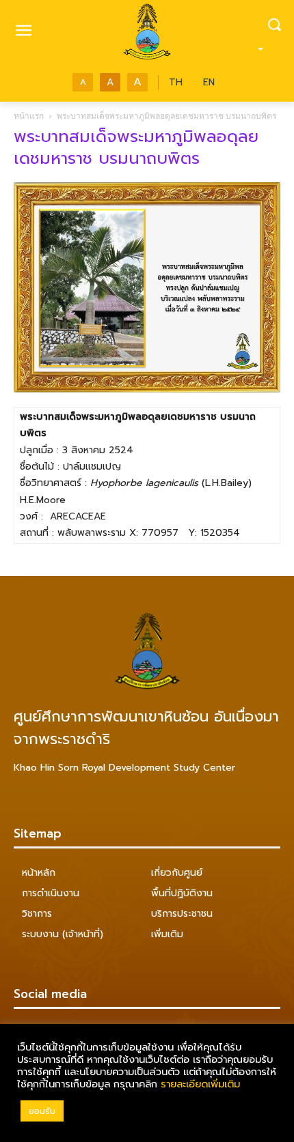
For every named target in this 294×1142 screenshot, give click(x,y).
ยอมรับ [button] (42, 1110)
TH (176, 82)
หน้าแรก (29, 116)
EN (209, 82)
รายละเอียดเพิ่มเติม (200, 1083)
